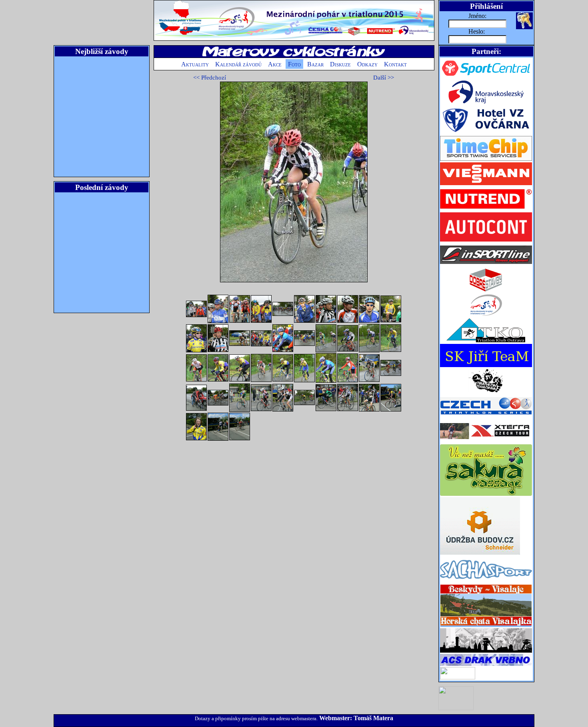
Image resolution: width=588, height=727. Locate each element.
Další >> (383, 77)
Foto (294, 64)
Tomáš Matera (373, 718)
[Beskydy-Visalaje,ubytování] (486, 626)
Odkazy (367, 64)
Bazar (315, 64)
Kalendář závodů (238, 64)
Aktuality (195, 64)
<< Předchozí (209, 77)
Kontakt (395, 64)
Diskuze (340, 64)
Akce (275, 64)
